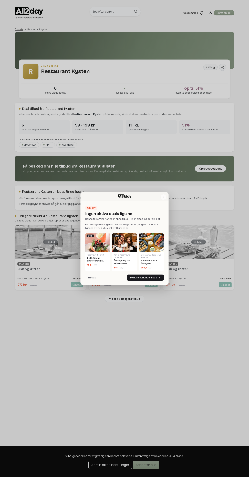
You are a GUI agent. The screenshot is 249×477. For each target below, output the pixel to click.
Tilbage (92, 277)
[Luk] (163, 197)
